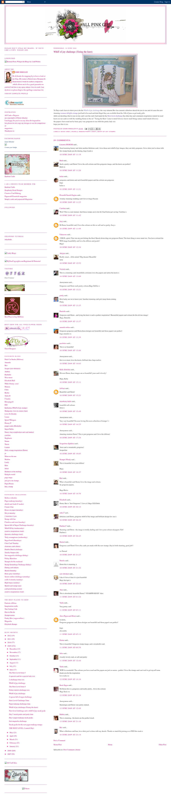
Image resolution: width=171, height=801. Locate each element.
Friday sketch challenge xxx (19, 690)
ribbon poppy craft (87, 131)
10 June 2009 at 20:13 (70, 507)
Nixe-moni (8, 377)
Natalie (62, 560)
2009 (9, 646)
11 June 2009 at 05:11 (70, 610)
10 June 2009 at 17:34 (70, 437)
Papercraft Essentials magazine (16, 196)
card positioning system (13, 589)
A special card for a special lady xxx (22, 676)
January (13, 746)
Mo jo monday (10, 513)
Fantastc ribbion (10, 603)
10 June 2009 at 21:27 (70, 554)
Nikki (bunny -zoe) (11, 383)
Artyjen (62, 253)
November (14, 652)
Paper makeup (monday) (13, 501)
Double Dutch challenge (13, 549)
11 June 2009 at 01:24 (70, 597)
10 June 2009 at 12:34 (70, 247)
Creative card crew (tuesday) (15, 522)
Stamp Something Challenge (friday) (18, 564)
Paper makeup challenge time (19, 704)
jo (5, 453)
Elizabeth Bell (10, 380)
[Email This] (89, 129)
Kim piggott (9, 401)
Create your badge (11, 147)
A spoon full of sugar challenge (20, 697)
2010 (9, 642)
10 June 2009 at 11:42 (70, 215)
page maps (8, 477)
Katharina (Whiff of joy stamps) (16, 408)
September (14, 659)
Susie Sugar (64, 685)
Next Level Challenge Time (19, 700)
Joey (61, 221)
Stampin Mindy (65, 459)
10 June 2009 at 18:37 (70, 472)
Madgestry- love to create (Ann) (16, 411)
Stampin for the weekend (13, 561)
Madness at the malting (13, 471)
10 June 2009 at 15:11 (70, 382)
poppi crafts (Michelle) (13, 426)
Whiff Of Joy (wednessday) (14, 528)
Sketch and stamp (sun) (13, 586)
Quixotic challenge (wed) (14, 534)
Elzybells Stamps (11, 624)
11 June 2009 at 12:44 (70, 660)
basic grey (65, 131)
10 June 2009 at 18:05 (70, 453)
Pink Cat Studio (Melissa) (14, 359)
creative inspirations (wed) (14, 531)
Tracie (7, 444)
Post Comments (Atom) (71, 749)
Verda (62, 603)
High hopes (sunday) (12, 582)
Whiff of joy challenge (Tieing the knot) (23, 707)
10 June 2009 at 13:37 (70, 321)
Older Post (162, 744)
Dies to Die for (10, 612)
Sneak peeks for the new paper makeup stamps (25, 724)
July (11, 666)
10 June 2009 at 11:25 (70, 202)
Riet (61, 478)
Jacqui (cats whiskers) (12, 368)
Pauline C (63, 526)
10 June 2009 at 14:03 (70, 363)
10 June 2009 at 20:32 (70, 520)
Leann (7, 417)
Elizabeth (63, 499)
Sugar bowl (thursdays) (13, 540)
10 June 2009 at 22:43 (70, 583)
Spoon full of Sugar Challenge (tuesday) (19, 525)
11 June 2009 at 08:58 (70, 647)
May (11, 732)
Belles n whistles (11, 498)
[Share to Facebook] (97, 129)
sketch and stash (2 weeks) (14, 504)
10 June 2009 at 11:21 (70, 189)
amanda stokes (65, 327)
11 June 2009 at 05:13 (70, 634)
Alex (61, 590)
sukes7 (62, 513)
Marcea (7, 386)
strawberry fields (65, 401)
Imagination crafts (11, 606)
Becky (7, 392)
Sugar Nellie (9, 429)
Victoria (62, 269)
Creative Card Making (13, 193)
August (12, 662)
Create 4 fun (9, 507)
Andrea (7, 371)
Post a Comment (59, 740)
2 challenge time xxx (16, 679)
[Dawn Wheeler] (6, 145)
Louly (7, 462)
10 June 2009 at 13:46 (70, 350)
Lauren (7, 447)
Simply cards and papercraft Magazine (18, 199)
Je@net (62, 388)
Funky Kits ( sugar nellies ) (14, 618)
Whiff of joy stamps (106, 131)
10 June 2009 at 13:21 (70, 289)
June (11, 669)
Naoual (62, 542)
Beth (61, 160)
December (13, 649)
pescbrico (63, 343)
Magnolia (8, 621)
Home (110, 744)
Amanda (8, 362)
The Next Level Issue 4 (17, 686)
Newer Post (58, 744)
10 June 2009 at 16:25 (70, 424)
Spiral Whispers (10, 420)
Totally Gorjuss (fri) (12, 552)
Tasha (62, 666)
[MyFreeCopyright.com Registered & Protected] (22, 261)
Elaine (62, 640)
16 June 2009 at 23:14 (70, 734)
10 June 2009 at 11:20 (70, 170)
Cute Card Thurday (12, 543)
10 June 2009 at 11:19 (70, 154)
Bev (61, 727)
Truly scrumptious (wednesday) (16, 537)
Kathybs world (10, 474)
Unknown (63, 234)
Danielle (63, 311)
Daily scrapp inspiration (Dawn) (16, 450)
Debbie (62, 714)
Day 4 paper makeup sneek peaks (21, 717)
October (13, 656)
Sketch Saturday (10, 570)
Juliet (7, 468)
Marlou (7, 459)
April (12, 736)
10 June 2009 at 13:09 (70, 276)
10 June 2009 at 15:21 (70, 395)
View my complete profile (16, 93)
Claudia (7, 399)
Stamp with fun (10, 519)
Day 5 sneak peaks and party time (21, 714)
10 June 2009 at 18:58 (70, 493)
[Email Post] (85, 128)
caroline (8, 435)
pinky (62, 295)
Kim (6, 465)
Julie (61, 653)
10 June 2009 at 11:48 (70, 228)
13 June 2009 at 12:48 (70, 708)
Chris (7, 389)
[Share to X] (94, 129)
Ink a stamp (9, 486)
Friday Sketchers (11, 558)
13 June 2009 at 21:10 (70, 721)
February (13, 743)
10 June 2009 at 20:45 (70, 536)
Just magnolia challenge (18, 721)
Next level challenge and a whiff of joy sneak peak (27, 711)
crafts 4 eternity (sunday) (14, 579)
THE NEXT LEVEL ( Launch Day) (21, 728)
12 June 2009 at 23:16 (70, 695)
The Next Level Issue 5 (17, 672)
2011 (9, 639)
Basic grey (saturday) (12, 573)
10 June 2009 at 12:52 (70, 263)
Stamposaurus (10, 615)
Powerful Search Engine (68, 195)
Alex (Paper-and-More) (68, 616)
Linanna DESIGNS (66, 144)
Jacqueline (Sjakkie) (67, 443)
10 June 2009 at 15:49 (70, 411)
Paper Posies (9, 483)
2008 (9, 750)
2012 (9, 635)
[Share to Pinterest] (99, 129)
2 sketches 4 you (11, 516)
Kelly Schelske (65, 369)
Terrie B (7, 396)
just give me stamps (12, 480)
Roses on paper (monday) (14, 510)
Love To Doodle (10, 414)
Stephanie (8, 438)
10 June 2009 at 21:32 (70, 568)
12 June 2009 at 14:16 (70, 679)
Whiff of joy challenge (17, 683)
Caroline (63, 208)
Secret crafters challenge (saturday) (17, 576)
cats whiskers (64, 574)
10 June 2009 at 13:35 (70, 305)
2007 (9, 754)
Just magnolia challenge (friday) (16, 555)
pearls (74, 131)
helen (62, 176)
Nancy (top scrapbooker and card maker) (19, 432)
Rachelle (8, 374)
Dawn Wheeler (69, 128)
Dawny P (8, 423)
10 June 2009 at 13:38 (70, 337)
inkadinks (8, 239)
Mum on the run (10, 456)
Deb (6, 405)
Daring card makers (12, 567)
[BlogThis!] (92, 129)
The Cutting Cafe (11, 609)
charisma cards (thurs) (12, 546)
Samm (7, 441)
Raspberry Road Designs (13, 190)
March (12, 739)
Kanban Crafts (10, 187)
